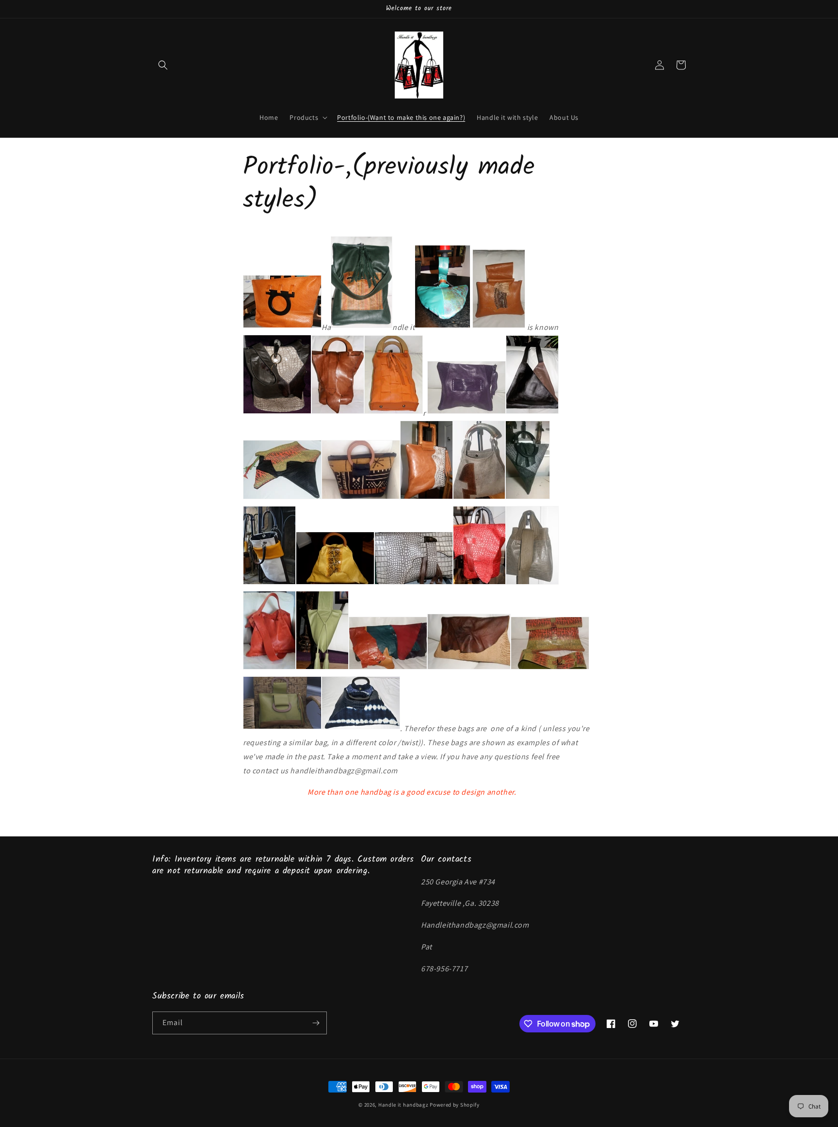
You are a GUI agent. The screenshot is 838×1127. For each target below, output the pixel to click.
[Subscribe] (315, 1023)
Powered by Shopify (455, 1104)
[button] (163, 65)
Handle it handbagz (403, 1104)
